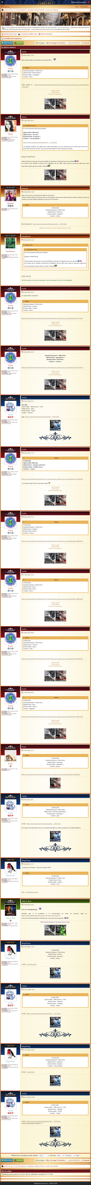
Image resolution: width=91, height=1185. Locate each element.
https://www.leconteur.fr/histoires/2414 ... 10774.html (50, 224)
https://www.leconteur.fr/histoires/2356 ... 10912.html (43, 824)
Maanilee (10, 203)
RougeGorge (10, 875)
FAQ (77, 7)
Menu (3, 5)
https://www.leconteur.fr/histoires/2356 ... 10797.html (42, 417)
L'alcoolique (31, 1072)
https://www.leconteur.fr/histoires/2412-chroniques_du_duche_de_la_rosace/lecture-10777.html (52, 318)
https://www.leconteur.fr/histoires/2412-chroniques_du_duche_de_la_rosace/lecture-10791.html (52, 367)
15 (82, 43)
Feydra (10, 68)
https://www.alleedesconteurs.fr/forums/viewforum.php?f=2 (41, 915)
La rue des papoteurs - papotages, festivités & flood (29, 10)
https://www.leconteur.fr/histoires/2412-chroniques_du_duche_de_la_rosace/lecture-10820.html (52, 541)
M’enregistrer (5, 7)
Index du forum (8, 10)
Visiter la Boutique (46, 34)
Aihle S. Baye (10, 918)
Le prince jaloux (32, 964)
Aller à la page (51, 43)
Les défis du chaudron (12, 38)
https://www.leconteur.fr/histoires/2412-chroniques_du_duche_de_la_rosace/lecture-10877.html (52, 717)
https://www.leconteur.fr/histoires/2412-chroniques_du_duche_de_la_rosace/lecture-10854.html (52, 659)
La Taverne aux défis (26, 34)
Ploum (10, 763)
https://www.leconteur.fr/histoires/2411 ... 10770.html (40, 142)
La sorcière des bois (31, 892)
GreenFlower (10, 251)
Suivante (87, 43)
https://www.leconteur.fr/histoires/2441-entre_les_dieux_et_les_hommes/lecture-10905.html (51, 774)
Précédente (61, 43)
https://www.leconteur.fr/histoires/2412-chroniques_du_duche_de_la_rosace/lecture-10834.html (52, 599)
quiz (35, 34)
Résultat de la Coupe (10, 34)
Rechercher (84, 7)
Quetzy (10, 134)
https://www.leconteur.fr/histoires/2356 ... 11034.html (43, 1121)
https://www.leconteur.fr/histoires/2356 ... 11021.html (43, 1013)
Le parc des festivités (51, 10)
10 (78, 43)
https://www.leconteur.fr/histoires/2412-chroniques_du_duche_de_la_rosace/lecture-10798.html (52, 479)
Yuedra (10, 414)
